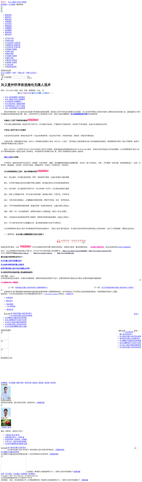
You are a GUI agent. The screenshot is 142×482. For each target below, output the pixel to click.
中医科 (14, 56)
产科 (12, 38)
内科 (12, 51)
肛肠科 (14, 49)
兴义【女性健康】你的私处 (15, 97)
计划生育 (17, 43)
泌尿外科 (17, 45)
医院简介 (8, 17)
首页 (2, 474)
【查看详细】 (60, 450)
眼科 (12, 53)
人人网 (43, 93)
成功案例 (8, 30)
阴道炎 (41, 383)
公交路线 (12, 4)
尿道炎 (34, 383)
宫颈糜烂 (4, 383)
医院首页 (8, 15)
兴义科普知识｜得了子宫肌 (15, 106)
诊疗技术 (8, 23)
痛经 (18, 383)
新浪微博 (28, 93)
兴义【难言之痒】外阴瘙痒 (15, 99)
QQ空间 (22, 93)
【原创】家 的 (6, 427)
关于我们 (8, 474)
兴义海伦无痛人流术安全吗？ (21, 313)
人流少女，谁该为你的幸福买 (16, 441)
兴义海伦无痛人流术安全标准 (21, 315)
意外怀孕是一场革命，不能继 (16, 439)
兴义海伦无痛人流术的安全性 (16, 324)
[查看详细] (41, 402)
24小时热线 (11, 306)
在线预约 (24, 474)
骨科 (12, 58)
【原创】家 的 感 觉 (12, 435)
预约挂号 (8, 34)
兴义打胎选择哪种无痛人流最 (16, 326)
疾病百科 (8, 32)
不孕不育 (17, 47)
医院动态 (8, 19)
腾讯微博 (36, 93)
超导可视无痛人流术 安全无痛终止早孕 (15, 268)
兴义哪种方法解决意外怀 (10, 452)
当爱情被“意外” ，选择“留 (14, 437)
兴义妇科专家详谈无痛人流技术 (12, 264)
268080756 (69, 294)
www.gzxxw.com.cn (51, 294)
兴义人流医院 (6, 73)
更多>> (136, 314)
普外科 (14, 60)
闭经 (21, 383)
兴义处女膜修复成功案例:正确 (16, 444)
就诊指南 (10, 304)
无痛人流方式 (31, 73)
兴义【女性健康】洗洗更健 (15, 108)
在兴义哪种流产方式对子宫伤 (16, 320)
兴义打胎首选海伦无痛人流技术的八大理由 (117, 287)
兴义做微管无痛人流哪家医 (9, 282)
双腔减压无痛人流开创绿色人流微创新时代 (31, 287)
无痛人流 (21, 73)
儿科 (11, 64)
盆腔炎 (47, 383)
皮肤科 (14, 62)
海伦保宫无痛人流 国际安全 (130, 338)
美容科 (14, 67)
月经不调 (28, 383)
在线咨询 (9, 298)
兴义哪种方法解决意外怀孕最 (16, 318)
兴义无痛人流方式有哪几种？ (11, 261)
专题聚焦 (8, 28)
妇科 (12, 40)
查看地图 (77, 471)
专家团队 (8, 21)
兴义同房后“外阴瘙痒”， (14, 101)
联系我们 (4, 4)
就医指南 (8, 26)
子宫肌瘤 (12, 383)
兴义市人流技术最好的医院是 (16, 322)
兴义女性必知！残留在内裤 (15, 103)
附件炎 (53, 383)
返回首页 (10, 309)
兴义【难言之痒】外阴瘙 (17, 2)
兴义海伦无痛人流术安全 (16, 447)
